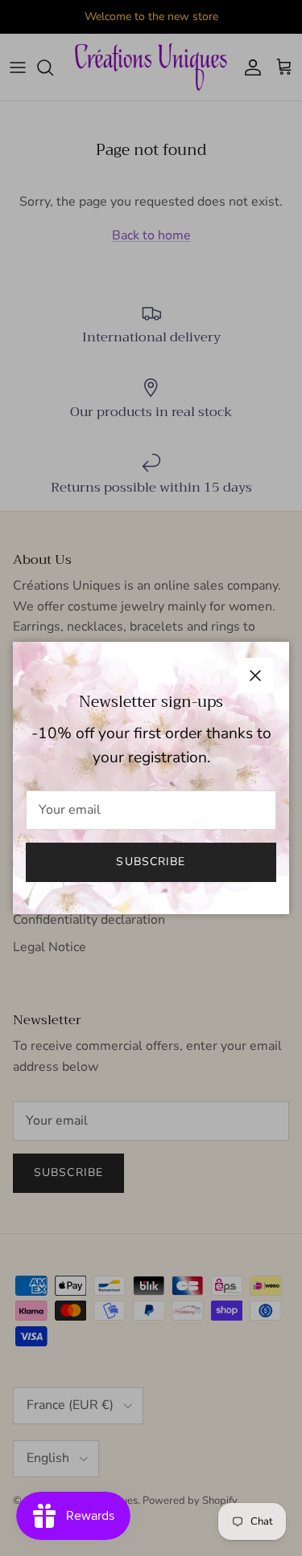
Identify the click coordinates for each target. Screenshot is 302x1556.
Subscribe (150, 861)
